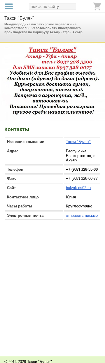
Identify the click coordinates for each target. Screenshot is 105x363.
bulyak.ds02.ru (78, 188)
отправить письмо (82, 215)
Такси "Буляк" (19, 18)
